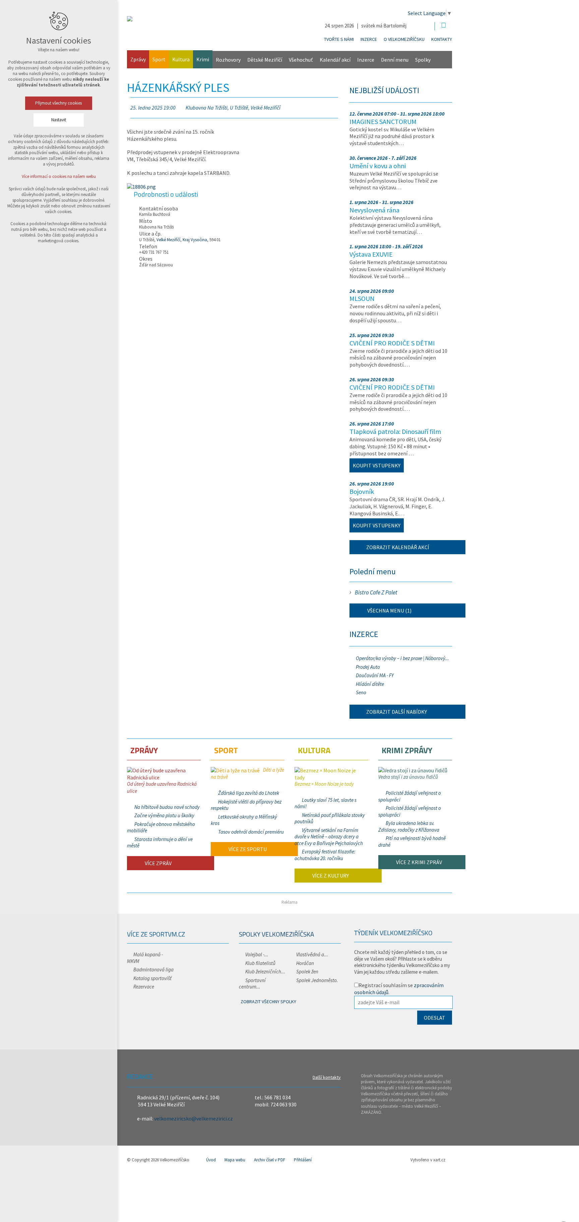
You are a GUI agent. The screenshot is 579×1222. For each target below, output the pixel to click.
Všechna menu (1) (388, 610)
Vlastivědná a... (312, 954)
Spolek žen (307, 971)
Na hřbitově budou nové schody (167, 807)
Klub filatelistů (260, 963)
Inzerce (369, 39)
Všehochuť (301, 59)
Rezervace (143, 986)
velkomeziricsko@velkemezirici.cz (193, 1118)
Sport (159, 59)
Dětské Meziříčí (264, 59)
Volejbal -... (256, 954)
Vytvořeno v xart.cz (427, 1160)
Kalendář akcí (335, 59)
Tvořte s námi (339, 39)
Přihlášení (303, 1160)
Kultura (181, 59)
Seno (361, 692)
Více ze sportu (247, 849)
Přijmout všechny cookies (59, 103)
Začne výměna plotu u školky (164, 815)
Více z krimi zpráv (418, 862)
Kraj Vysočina (195, 240)
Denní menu (394, 59)
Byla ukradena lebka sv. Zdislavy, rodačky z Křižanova (408, 826)
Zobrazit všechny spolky (268, 1002)
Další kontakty (327, 1077)
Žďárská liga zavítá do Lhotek (248, 793)
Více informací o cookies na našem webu (59, 176)
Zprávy (138, 59)
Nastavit (58, 120)
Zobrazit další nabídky (396, 711)
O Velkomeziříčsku (404, 39)
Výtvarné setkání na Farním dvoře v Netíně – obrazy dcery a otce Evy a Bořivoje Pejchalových (329, 836)
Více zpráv (158, 863)
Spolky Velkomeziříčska (276, 934)
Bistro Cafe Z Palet (376, 592)
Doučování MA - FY (375, 675)
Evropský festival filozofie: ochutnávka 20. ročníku (325, 854)
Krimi (202, 59)
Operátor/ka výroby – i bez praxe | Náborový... (402, 658)
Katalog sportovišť (152, 978)
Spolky (423, 59)
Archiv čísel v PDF (269, 1160)
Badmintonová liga (153, 969)
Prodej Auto (368, 667)
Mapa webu (234, 1160)
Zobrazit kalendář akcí (397, 547)
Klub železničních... (265, 971)
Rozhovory (228, 59)
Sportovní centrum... (252, 983)
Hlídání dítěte (370, 684)
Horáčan (305, 963)
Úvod (211, 1160)
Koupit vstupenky (376, 465)
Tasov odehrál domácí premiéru (251, 832)
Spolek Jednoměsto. (317, 980)
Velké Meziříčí (168, 240)
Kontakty (441, 39)
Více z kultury (330, 875)
